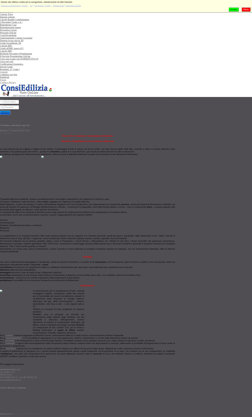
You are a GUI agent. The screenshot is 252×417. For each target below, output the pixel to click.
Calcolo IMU (6, 46)
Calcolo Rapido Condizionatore (14, 19)
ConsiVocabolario (8, 35)
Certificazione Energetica (11, 64)
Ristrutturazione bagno (10, 27)
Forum (3, 80)
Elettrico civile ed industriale (26, 414)
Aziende (4, 72)
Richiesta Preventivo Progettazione (16, 53)
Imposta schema (7, 17)
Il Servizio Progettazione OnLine (15, 56)
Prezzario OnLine (8, 32)
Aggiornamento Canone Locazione (16, 38)
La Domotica (6, 133)
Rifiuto (246, 9)
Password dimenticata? (10, 122)
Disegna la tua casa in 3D (11, 40)
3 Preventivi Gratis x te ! (11, 22)
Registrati (4, 117)
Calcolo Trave (6, 14)
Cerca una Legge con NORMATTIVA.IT (19, 59)
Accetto (233, 9)
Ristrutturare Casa (8, 25)
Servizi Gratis (6, 67)
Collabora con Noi (8, 74)
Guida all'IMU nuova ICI (11, 48)
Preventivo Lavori (8, 30)
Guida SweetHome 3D (10, 43)
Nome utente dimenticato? (12, 120)
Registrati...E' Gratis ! (10, 69)
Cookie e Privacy (8, 82)
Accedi (5, 113)
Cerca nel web (6, 61)
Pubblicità (4, 77)
